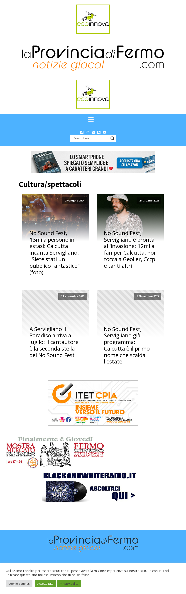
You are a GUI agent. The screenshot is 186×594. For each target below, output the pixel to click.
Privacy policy (69, 584)
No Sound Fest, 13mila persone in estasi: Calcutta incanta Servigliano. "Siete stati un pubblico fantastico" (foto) (54, 253)
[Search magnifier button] (112, 138)
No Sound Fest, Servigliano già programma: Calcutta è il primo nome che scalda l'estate (127, 345)
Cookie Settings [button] (19, 584)
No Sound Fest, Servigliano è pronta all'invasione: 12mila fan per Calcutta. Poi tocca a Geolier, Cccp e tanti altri (129, 249)
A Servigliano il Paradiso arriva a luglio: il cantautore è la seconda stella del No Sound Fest (53, 342)
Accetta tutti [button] (45, 584)
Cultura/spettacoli (50, 184)
